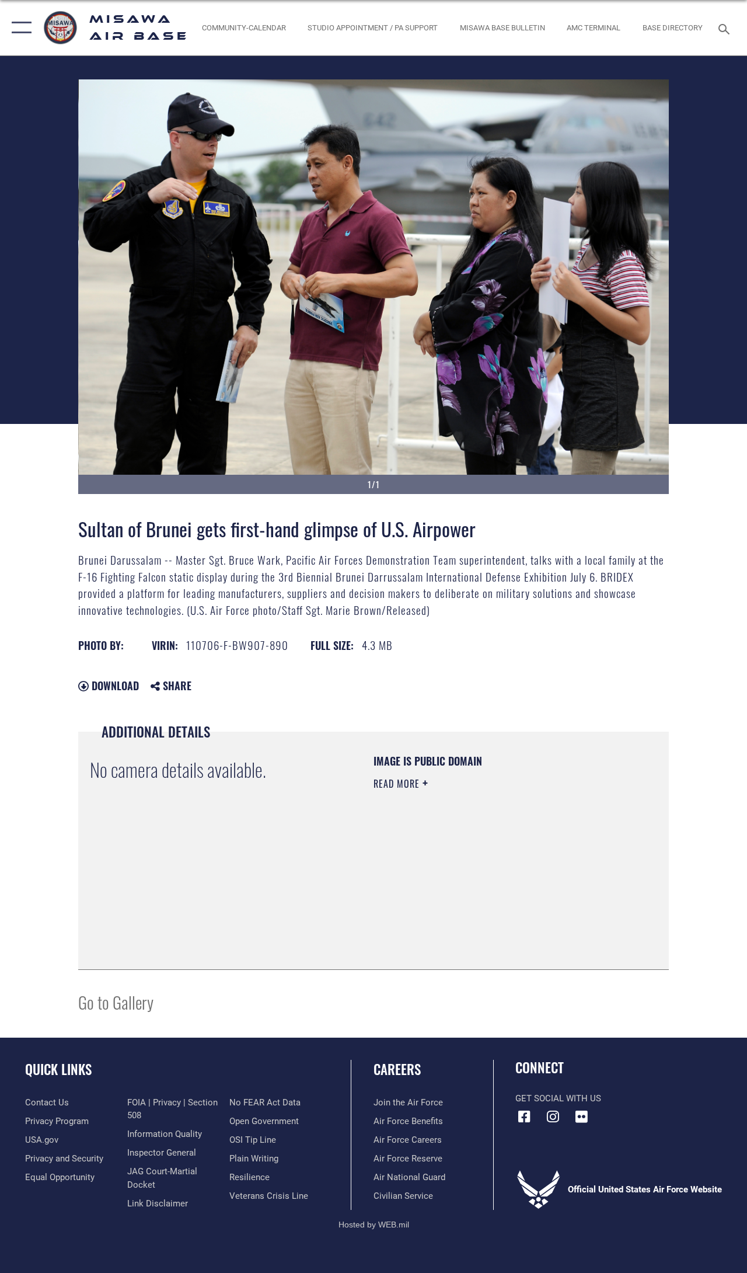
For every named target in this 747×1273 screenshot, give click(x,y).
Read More (398, 784)
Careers (397, 1069)
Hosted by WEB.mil (373, 1224)
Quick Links (58, 1069)
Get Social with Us (558, 1098)
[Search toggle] (726, 27)
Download (114, 685)
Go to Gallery (115, 1001)
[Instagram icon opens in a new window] (552, 1116)
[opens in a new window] (581, 1116)
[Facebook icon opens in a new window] (524, 1116)
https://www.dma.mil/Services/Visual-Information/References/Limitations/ (478, 882)
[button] (19, 27)
